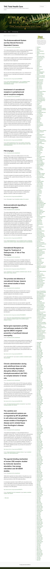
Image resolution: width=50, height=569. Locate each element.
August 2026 (39, 342)
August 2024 (39, 373)
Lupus (38, 194)
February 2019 (39, 457)
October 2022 (39, 402)
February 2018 (39, 472)
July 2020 (38, 434)
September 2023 (40, 387)
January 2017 (39, 489)
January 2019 (39, 458)
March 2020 (39, 440)
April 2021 (39, 423)
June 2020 (39, 436)
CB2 (4, 357)
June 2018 (39, 467)
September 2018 (40, 463)
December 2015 (40, 506)
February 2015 (39, 519)
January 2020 (39, 442)
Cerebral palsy (39, 95)
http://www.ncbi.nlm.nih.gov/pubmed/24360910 (13, 449)
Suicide (38, 272)
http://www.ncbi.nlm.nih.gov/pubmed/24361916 (13, 354)
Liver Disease (39, 191)
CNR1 (27, 143)
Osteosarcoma (28, 317)
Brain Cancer (39, 86)
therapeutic (6, 320)
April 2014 (39, 532)
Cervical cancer (40, 96)
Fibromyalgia (9, 199)
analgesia (22, 142)
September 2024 (40, 372)
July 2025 (38, 359)
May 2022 (38, 408)
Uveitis (38, 288)
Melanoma (39, 198)
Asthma (38, 65)
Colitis (38, 104)
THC (24, 199)
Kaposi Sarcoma (40, 185)
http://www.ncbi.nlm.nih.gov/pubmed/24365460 (13, 140)
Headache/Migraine (40, 164)
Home (5, 31)
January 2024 (39, 382)
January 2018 (39, 473)
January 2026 (39, 351)
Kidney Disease (40, 186)
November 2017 (40, 476)
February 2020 (39, 441)
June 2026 (39, 344)
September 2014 (40, 526)
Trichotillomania (40, 281)
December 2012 (40, 553)
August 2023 (39, 389)
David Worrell (17, 47)
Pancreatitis (39, 228)
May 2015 (38, 515)
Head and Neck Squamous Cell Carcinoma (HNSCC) (40, 162)
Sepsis (38, 256)
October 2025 (39, 355)
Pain (17, 142)
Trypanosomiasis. (40, 284)
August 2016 (39, 496)
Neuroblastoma (40, 210)
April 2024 (39, 378)
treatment (27, 199)
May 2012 (38, 559)
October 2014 (39, 524)
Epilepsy (38, 138)
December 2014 (40, 522)
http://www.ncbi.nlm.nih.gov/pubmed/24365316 (13, 196)
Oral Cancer (39, 219)
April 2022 (39, 410)
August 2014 (39, 527)
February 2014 (39, 535)
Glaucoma (39, 154)
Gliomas (38, 155)
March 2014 (39, 533)
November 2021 (40, 414)
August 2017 (39, 480)
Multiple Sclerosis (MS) (41, 203)
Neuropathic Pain (10, 356)
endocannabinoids (7, 83)
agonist (17, 356)
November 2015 (40, 507)
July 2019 (38, 450)
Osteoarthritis (39, 220)
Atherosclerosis (40, 69)
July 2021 (38, 419)
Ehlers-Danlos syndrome (41, 130)
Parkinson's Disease (40, 230)
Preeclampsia (39, 238)
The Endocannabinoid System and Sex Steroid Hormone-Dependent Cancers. (15, 42)
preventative (8, 357)
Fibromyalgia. (9, 151)
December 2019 (40, 444)
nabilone (21, 199)
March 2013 (39, 549)
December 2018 (40, 459)
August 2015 (39, 511)
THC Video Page (15, 31)
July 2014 (38, 528)
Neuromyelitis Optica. (41, 211)
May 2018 (38, 468)
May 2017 (38, 484)
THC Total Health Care (13, 6)
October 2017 (39, 477)
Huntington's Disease (20, 452)
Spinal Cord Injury (40, 262)
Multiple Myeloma (40, 202)
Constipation (39, 107)
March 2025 (39, 364)
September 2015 (40, 510)
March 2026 (39, 348)
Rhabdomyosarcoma (41, 251)
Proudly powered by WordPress (25, 564)
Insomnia (38, 180)
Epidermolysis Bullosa (41, 137)
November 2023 (40, 385)
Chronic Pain (39, 101)
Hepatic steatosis (40, 165)
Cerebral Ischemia (40, 94)
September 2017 (40, 479)
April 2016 (39, 501)
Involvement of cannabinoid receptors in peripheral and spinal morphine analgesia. (14, 91)
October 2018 (39, 462)
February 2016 (39, 503)
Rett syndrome (39, 250)
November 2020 (40, 429)
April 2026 (39, 347)
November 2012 (40, 554)
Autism (38, 74)
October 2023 (39, 386)
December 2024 (40, 368)
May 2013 (38, 546)
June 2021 (39, 420)
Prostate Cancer (40, 240)
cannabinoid (6, 143)
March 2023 (39, 395)
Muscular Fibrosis (40, 206)
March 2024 (39, 380)
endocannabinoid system (23, 82)
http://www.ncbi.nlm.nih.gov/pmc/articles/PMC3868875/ (15, 315)
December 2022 (40, 399)
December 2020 (40, 428)
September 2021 (40, 416)
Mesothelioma (39, 200)
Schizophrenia (39, 254)
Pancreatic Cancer (40, 227)
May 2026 (38, 346)
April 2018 (39, 470)
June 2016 (39, 498)
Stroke (38, 270)
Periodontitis (39, 232)
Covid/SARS (39, 111)
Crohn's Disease (40, 114)
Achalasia (38, 47)
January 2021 (39, 427)
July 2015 (38, 513)
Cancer (8, 81)
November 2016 (40, 492)
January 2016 (39, 505)
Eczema (38, 129)
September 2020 (40, 432)
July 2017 (38, 481)
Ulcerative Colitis (40, 285)
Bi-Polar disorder (40, 79)
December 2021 (40, 412)
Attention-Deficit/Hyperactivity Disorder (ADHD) (40, 72)
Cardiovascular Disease (41, 91)
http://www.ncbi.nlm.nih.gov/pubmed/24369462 (13, 78)
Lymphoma (39, 195)
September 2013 (40, 541)
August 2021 (39, 417)
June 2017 (39, 483)
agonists (25, 492)
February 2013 (39, 550)
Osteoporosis (9, 271)
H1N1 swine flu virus (41, 159)
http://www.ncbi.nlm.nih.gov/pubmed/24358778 (13, 489)
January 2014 (39, 536)
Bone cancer (9, 317)
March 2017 (39, 487)
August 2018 (39, 464)
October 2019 (39, 446)
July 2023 (38, 390)
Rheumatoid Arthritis (41, 253)
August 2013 (39, 543)
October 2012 (39, 556)
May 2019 (38, 453)
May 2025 (38, 361)
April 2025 (39, 363)
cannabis (5, 241)
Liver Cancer (39, 190)
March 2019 (39, 455)
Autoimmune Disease (41, 75)
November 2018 (40, 460)
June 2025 (39, 360)
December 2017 (40, 475)
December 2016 (40, 490)
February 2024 (39, 381)
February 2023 (39, 397)
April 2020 (39, 438)
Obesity (38, 215)
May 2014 (38, 531)
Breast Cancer (39, 88)
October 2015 (39, 509)
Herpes (38, 170)
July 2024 (38, 374)
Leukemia (38, 189)
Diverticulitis (39, 122)
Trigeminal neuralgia (41, 283)
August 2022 (39, 404)
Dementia (38, 117)
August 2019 (39, 449)
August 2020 (39, 433)
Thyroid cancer (39, 279)
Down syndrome (40, 124)
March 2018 (39, 471)
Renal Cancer (39, 245)
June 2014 (39, 530)
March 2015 (39, 518)
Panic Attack (39, 229)
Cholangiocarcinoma (41, 98)
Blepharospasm (40, 83)
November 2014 (40, 523)
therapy (11, 272)
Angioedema (39, 60)
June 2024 (39, 376)
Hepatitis (38, 167)
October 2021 (39, 415)
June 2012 (39, 558)
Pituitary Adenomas (40, 234)
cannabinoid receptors (26, 81)
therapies (12, 83)
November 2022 (40, 401)
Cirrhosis (38, 103)
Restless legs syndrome (41, 249)
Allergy (38, 52)
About (9, 31)
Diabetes (38, 120)
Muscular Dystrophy (40, 204)
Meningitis (39, 199)
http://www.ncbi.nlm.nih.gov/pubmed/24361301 (13, 238)
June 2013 (39, 545)
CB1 (8, 453)
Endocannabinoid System (14, 81)
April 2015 (39, 516)
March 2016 (39, 502)
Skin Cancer (39, 259)
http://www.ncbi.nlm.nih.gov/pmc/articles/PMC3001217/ (15, 269)
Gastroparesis (39, 152)
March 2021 (39, 424)
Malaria (38, 197)
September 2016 (40, 494)
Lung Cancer (39, 193)
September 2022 (40, 403)
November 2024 (40, 369)
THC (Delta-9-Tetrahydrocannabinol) (13, 403)
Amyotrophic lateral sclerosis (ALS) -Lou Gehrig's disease (41, 57)
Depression (39, 118)
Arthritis (38, 64)
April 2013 (39, 548)
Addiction (38, 49)
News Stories (39, 213)
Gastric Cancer (39, 146)
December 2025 (40, 352)
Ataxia (38, 68)
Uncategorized (22, 403)
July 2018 (38, 466)
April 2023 (39, 394)
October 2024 (39, 371)
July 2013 (38, 544)
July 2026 (38, 343)
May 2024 (38, 377)
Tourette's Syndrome (41, 280)
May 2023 (38, 393)
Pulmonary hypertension (41, 243)
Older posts (6, 497)
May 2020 (38, 437)
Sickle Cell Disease (40, 258)
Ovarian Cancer (40, 224)
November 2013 (40, 539)
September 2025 (40, 356)
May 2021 (38, 421)
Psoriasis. (39, 241)
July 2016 (38, 497)
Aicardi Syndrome (40, 51)
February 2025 (39, 365)
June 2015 (39, 514)
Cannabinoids (6, 82)
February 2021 (39, 425)
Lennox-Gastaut (40, 187)
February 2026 (39, 350)
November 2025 (40, 354)
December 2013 (40, 537)
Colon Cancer (39, 105)
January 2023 (39, 398)
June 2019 (39, 451)
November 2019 (40, 445)
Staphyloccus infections (41, 266)
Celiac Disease (39, 92)
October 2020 (39, 430)
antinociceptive (27, 142)
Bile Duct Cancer (40, 81)
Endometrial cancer (40, 134)
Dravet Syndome (40, 125)
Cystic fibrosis (39, 116)
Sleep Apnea (39, 260)
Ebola (38, 127)
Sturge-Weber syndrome (41, 271)
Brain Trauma (39, 87)
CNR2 (30, 143)
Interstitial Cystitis (40, 181)
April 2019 (39, 454)
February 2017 (39, 488)
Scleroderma (39, 255)
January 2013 (39, 552)
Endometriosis (39, 135)
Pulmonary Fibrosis (40, 242)
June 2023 (39, 391)
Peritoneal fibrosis (40, 233)
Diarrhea (38, 121)
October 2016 (39, 493)
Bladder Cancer (40, 82)
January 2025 (39, 367)
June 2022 (39, 407)
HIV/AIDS (38, 172)
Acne (38, 48)
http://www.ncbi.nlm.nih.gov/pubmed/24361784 (13, 401)
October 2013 (39, 540)
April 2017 (39, 485)
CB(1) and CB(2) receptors (13, 82)
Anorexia (38, 61)
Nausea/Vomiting (40, 207)
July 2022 (38, 406)
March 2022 (39, 411)
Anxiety (38, 62)
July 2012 (38, 557)
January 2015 (39, 520)
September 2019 (40, 447)
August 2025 (39, 357)
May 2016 (38, 500)
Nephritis (38, 208)
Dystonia (38, 126)
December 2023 (40, 384)
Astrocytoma (39, 66)
